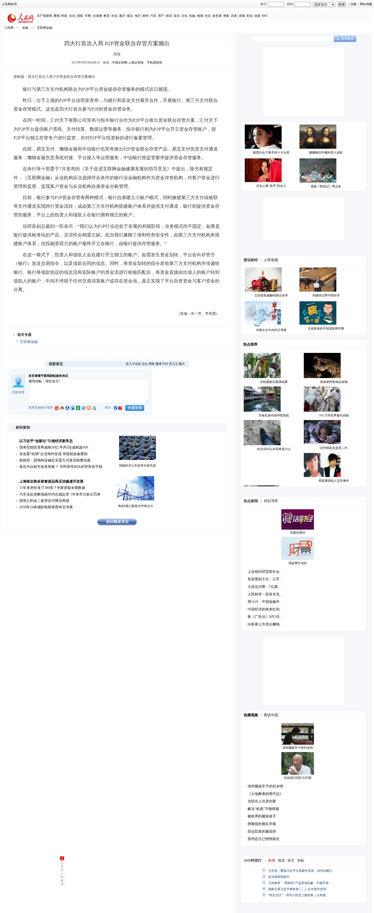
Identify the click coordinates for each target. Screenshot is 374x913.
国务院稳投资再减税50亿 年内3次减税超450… (55, 447)
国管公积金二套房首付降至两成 (44, 501)
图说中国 (271, 715)
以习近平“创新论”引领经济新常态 (46, 441)
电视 (200, 16)
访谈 (234, 16)
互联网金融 (44, 27)
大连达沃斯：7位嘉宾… (266, 587)
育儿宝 (173, 364)
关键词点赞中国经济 (326, 295)
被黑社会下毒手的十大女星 (271, 152)
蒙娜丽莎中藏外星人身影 (326, 152)
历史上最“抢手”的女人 (271, 186)
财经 (146, 16)
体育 (169, 16)
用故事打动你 (298, 563)
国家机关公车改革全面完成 (137, 465)
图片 (122, 16)
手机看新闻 (154, 62)
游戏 (242, 16)
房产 (161, 16)
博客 (226, 16)
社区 (208, 16)
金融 (25, 27)
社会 (115, 16)
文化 (184, 16)
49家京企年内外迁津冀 (271, 330)
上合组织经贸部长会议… (267, 572)
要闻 (57, 16)
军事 (88, 16)
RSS (264, 16)
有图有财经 (297, 532)
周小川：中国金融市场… (267, 602)
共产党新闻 (44, 16)
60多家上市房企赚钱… (265, 624)
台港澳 (97, 16)
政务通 (217, 16)
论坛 (145, 364)
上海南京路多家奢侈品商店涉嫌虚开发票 (51, 481)
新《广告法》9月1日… (265, 617)
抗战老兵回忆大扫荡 (297, 778)
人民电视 (271, 260)
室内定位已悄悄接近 (264, 839)
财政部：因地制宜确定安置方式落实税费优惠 (55, 460)
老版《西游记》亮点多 (326, 186)
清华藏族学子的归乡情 (297, 748)
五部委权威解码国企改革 (271, 295)
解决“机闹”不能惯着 (263, 809)
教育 (107, 16)
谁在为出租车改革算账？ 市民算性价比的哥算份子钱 (60, 467)
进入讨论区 (133, 364)
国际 (80, 16)
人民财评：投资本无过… (267, 594)
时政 (64, 16)
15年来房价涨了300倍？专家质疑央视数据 (52, 488)
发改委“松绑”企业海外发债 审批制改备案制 (53, 454)
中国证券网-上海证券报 (127, 62)
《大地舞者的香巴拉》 (265, 794)
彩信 (250, 16)
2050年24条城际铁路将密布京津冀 (46, 507)
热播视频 (251, 715)
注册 (353, 4)
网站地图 (366, 4)
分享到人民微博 (62, 873)
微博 (158, 364)
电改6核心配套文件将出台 (135, 506)
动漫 (257, 16)
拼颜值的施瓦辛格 (262, 824)
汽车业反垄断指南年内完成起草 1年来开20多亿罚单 (59, 494)
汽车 (153, 16)
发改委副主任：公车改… (267, 579)
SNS (165, 364)
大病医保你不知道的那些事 (326, 328)
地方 (138, 16)
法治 (72, 16)
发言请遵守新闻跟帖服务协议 (48, 376)
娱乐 (177, 16)
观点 (130, 16)
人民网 (8, 27)
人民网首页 (9, 4)
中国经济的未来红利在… (267, 609)
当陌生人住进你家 (262, 801)
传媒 (192, 16)
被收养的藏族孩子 (262, 816)
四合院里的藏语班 (262, 831)
